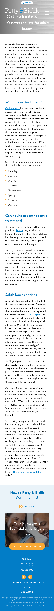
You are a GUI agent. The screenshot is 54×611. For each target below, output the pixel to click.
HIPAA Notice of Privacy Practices (27, 582)
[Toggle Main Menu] (47, 13)
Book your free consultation (27, 472)
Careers (27, 587)
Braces (19, 230)
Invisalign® (34, 315)
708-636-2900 (27, 570)
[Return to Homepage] (22, 13)
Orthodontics (12, 108)
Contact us (27, 592)
